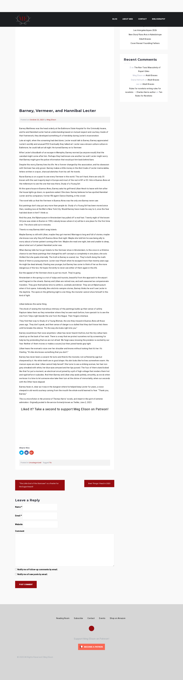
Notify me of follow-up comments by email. (37, 569)
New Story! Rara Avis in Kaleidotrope (145, 34)
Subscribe (78, 618)
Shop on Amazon (118, 618)
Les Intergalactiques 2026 (145, 30)
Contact (142, 19)
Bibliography (158, 19)
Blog (114, 19)
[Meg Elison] (23, 19)
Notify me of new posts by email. (32, 574)
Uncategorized (35, 463)
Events (102, 618)
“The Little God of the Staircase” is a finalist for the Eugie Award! (39, 485)
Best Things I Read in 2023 (99, 483)
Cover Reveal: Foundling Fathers (145, 43)
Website (19, 524)
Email (18, 516)
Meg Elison (51, 120)
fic (50, 463)
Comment (19, 531)
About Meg (127, 19)
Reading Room (63, 618)
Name (18, 507)
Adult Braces (145, 39)
